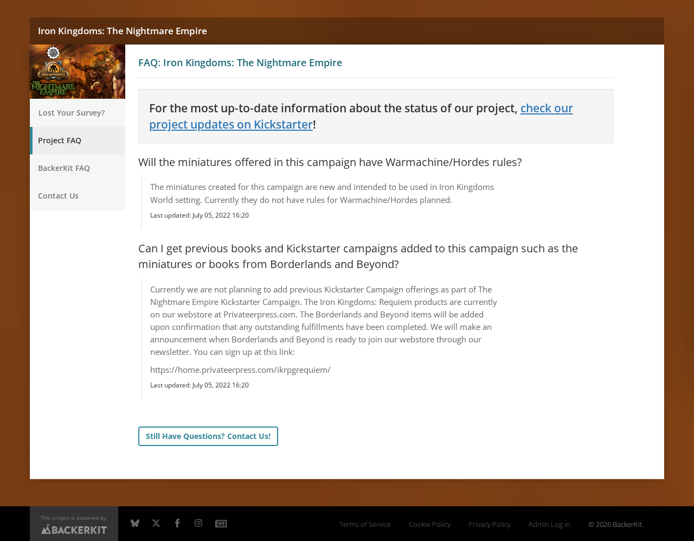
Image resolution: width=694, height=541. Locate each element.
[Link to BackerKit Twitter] (156, 524)
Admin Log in (549, 524)
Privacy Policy (489, 524)
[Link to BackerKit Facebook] (177, 524)
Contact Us (58, 195)
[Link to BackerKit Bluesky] (135, 524)
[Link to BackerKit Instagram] (198, 524)
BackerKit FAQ (64, 168)
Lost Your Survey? (71, 112)
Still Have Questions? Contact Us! (208, 436)
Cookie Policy (430, 524)
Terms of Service (365, 524)
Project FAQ (59, 140)
